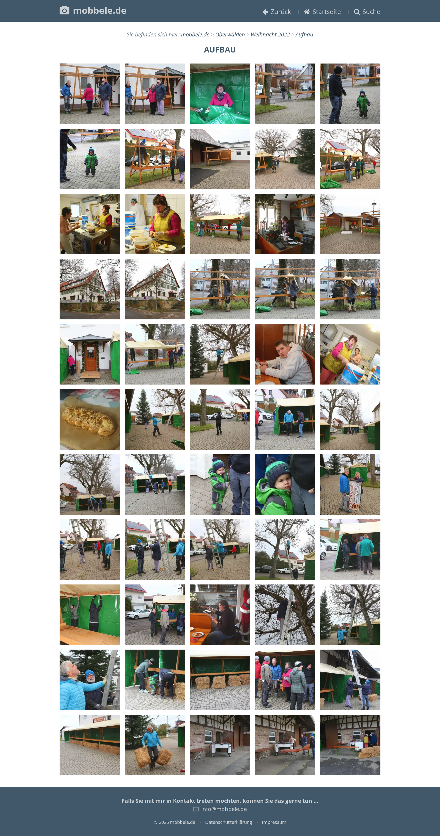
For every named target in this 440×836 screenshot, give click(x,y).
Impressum (274, 822)
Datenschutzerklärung (228, 822)
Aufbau (304, 34)
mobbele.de (98, 10)
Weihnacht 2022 (270, 34)
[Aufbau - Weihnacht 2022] (90, 94)
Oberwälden (230, 34)
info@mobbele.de (224, 809)
